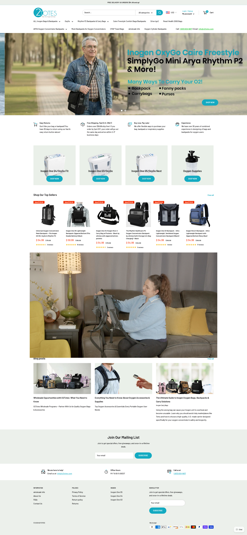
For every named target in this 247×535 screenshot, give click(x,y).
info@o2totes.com (64, 473)
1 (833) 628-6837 (180, 473)
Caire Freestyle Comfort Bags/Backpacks (129, 21)
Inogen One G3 (116, 500)
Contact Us (37, 504)
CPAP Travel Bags (117, 29)
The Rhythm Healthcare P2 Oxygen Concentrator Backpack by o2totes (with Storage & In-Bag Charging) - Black (138, 235)
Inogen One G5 (116, 492)
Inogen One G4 (116, 496)
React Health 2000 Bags (172, 21)
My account (187, 14)
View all (211, 195)
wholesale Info (134, 29)
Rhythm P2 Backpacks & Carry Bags (92, 21)
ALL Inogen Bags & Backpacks (45, 21)
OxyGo (67, 21)
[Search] (159, 12)
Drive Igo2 (155, 21)
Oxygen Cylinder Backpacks (155, 29)
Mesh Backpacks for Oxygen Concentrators (89, 29)
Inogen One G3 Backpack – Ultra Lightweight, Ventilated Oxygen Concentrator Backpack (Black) (167, 233)
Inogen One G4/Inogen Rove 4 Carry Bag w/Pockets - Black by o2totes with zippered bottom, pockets (107, 235)
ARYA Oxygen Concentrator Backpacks (48, 29)
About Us (37, 496)
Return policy (77, 500)
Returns (75, 504)
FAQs (35, 500)
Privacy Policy (77, 492)
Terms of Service (79, 496)
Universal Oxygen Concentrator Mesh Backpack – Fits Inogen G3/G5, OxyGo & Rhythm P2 (47, 233)
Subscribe (143, 455)
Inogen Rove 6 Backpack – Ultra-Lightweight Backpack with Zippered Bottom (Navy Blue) (198, 233)
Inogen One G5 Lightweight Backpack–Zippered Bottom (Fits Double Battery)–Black (78, 233)
